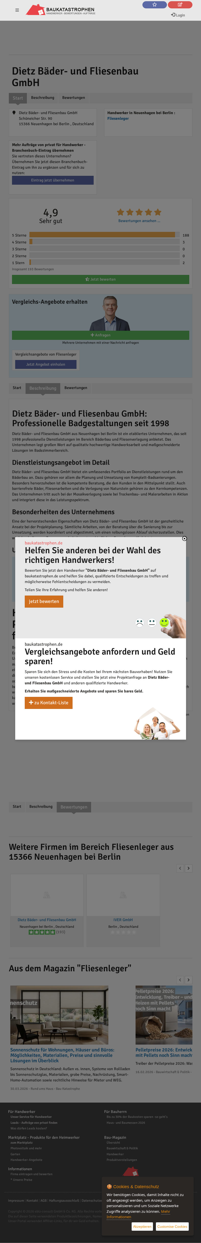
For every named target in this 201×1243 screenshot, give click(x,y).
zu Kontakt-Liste (50, 703)
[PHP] (60, 10)
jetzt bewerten (44, 601)
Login (180, 15)
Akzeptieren (142, 1226)
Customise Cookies (172, 1226)
